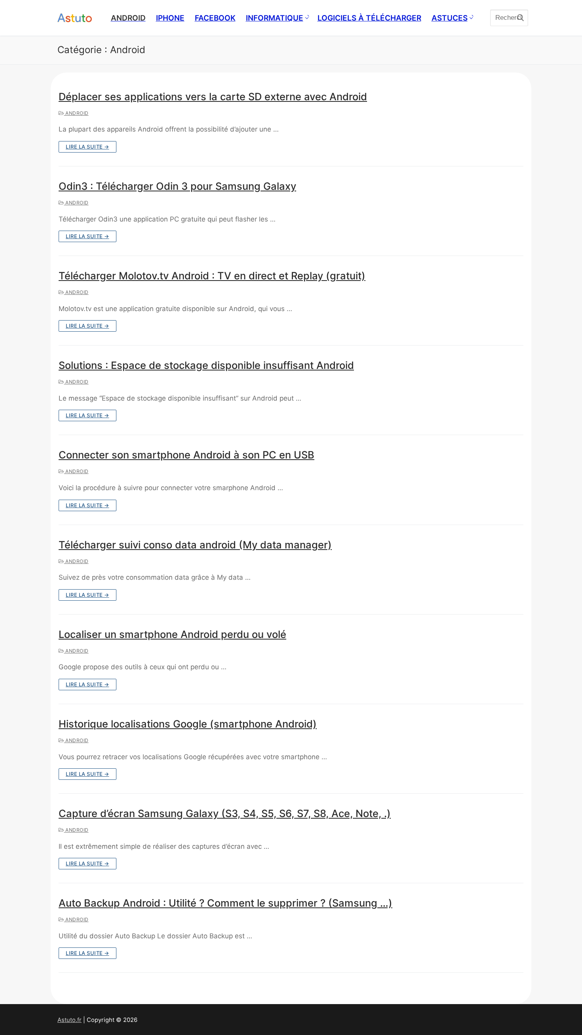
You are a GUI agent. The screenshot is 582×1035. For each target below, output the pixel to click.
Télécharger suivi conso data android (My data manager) (195, 545)
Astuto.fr (69, 1020)
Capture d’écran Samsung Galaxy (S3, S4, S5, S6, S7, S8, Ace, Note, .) (225, 813)
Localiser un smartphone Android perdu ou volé (172, 634)
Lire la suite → (87, 146)
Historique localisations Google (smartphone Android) (188, 724)
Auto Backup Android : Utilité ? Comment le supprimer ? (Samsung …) (225, 903)
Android (76, 113)
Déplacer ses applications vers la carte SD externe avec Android (213, 96)
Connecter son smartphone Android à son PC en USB (186, 455)
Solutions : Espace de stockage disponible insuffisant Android (206, 365)
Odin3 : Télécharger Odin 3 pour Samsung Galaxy (177, 186)
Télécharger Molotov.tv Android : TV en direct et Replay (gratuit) (212, 275)
